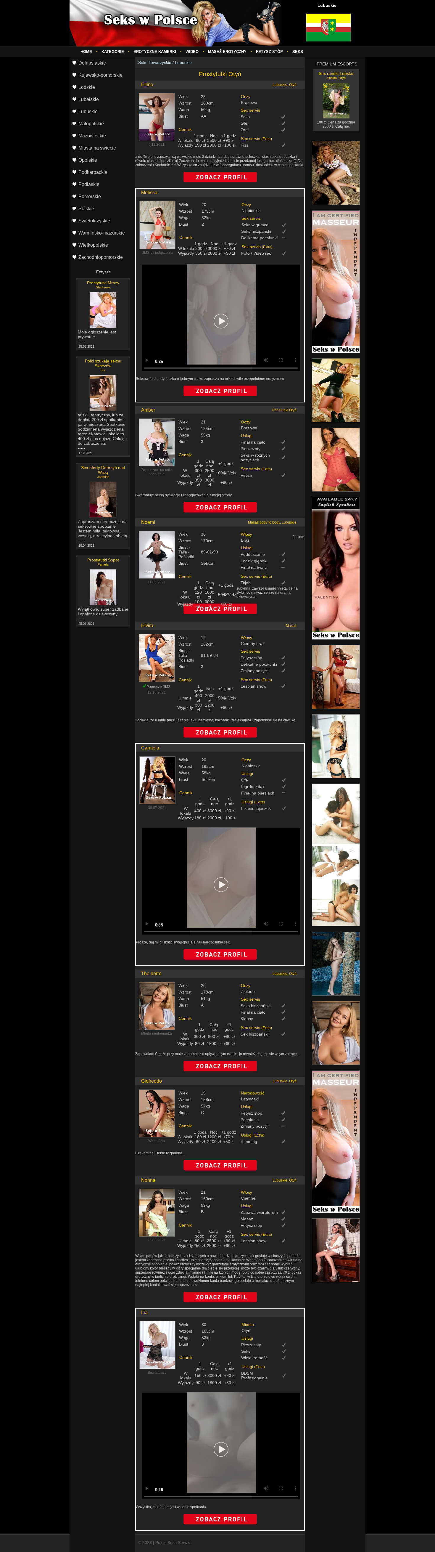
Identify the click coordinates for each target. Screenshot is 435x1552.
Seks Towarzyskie (154, 62)
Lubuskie (183, 62)
